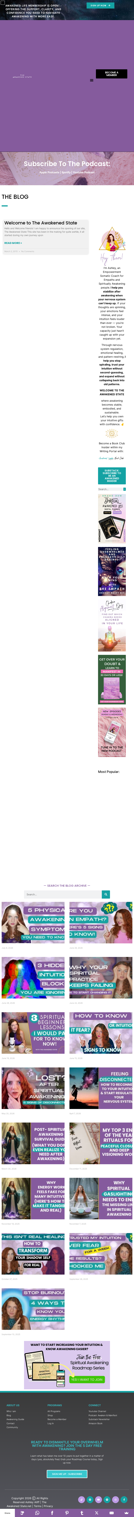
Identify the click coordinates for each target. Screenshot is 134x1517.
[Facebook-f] (124, 1499)
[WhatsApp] (37, 1513)
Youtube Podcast (84, 172)
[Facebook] (52, 1513)
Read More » (13, 243)
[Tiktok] (81, 1499)
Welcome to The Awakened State (40, 223)
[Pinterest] (90, 1499)
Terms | (38, 1506)
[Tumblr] (82, 1513)
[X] (96, 1513)
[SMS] (22, 1513)
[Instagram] (115, 1499)
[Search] (124, 489)
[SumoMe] (126, 1513)
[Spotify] (107, 1499)
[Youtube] (98, 1499)
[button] (91, 80)
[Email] (111, 1513)
